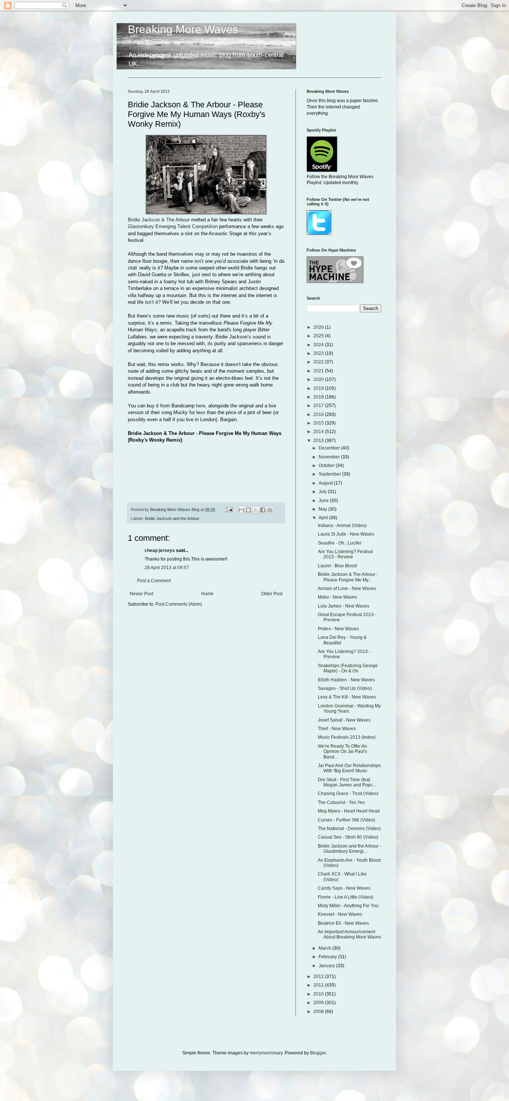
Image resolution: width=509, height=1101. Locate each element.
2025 (319, 335)
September (330, 474)
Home (207, 593)
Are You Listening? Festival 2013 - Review (345, 554)
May (323, 509)
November (330, 457)
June (324, 500)
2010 (319, 994)
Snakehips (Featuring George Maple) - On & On (348, 668)
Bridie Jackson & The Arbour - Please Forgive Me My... (348, 577)
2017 (319, 405)
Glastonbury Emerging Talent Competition (173, 226)
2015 (319, 423)
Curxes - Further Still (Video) (346, 820)
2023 (319, 353)
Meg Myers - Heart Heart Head (349, 811)
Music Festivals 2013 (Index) (347, 737)
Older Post (271, 593)
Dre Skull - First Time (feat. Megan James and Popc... (347, 782)
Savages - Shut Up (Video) (345, 688)
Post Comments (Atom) (178, 604)
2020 (319, 379)
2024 (319, 344)
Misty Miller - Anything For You (348, 905)
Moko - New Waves (337, 597)
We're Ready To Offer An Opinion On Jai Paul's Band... (342, 752)
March (325, 948)
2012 (319, 976)
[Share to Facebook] (262, 510)
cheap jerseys (160, 550)
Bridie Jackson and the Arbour (172, 518)
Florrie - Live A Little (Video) (345, 897)
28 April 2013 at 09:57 (167, 567)
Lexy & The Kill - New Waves (347, 697)
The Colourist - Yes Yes (341, 802)
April (324, 517)
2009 (319, 1002)
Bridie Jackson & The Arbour (159, 220)
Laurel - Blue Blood (337, 565)
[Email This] (241, 510)
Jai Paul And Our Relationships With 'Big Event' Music (349, 768)
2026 (319, 327)
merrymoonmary (266, 1053)
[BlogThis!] (248, 510)
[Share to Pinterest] (270, 510)
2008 (319, 1011)
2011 (319, 985)
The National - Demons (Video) (349, 828)
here (200, 405)
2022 (319, 362)
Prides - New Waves (338, 628)
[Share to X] (255, 510)
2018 (319, 397)
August (326, 483)
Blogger (318, 1053)
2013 (319, 440)
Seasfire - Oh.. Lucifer (339, 543)
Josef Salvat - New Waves (344, 720)
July (323, 491)
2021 (319, 370)
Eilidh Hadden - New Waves (346, 679)
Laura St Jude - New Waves (346, 534)
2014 (319, 431)
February (328, 956)
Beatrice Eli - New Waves (343, 923)
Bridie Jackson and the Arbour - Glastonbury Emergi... (349, 848)
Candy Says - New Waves (344, 888)
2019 (319, 388)
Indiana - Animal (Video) (342, 525)
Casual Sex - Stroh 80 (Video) (348, 837)
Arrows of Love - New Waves (347, 588)
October (327, 465)
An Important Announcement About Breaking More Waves (349, 934)
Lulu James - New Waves (343, 606)
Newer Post (141, 593)
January (327, 965)
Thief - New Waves (337, 728)
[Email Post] (229, 509)
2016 (319, 414)
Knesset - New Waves (340, 914)
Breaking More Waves (183, 29)
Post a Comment (154, 580)
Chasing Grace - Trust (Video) (348, 793)
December (330, 448)
